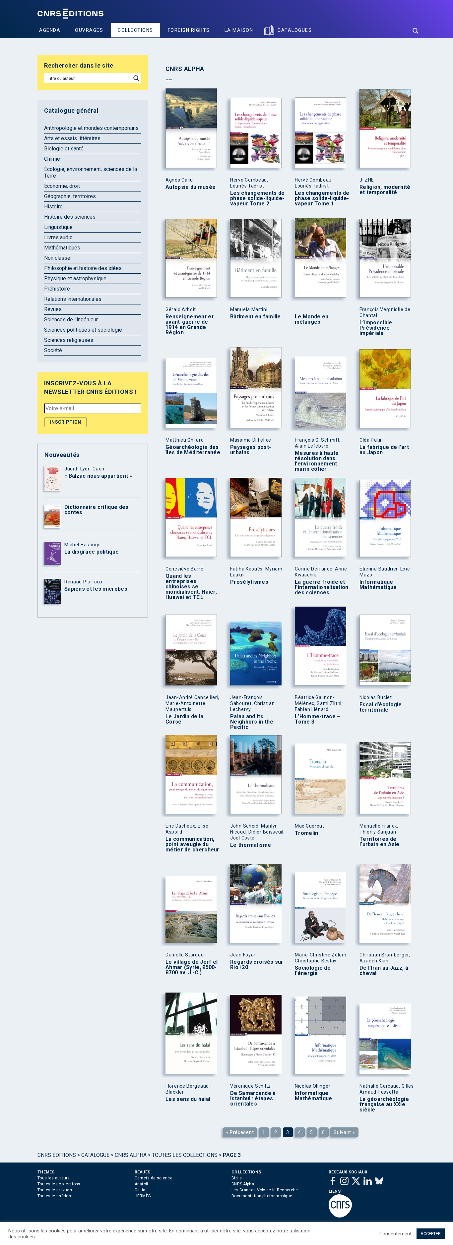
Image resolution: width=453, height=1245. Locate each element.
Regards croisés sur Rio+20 (257, 964)
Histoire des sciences (70, 217)
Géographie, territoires (70, 196)
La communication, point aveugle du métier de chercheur (192, 844)
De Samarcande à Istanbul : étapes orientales (253, 1099)
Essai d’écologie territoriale (380, 707)
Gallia (140, 1190)
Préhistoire (57, 289)
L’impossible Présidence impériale (375, 328)
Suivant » (344, 1132)
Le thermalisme (250, 845)
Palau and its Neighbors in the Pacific (251, 722)
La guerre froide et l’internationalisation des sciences (322, 587)
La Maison (239, 30)
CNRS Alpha (131, 1155)
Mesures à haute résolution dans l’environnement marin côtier (317, 461)
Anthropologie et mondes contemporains (91, 128)
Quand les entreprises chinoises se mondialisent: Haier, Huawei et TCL (191, 586)
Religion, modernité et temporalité (385, 190)
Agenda (49, 30)
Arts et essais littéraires (72, 138)
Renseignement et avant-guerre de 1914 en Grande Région (189, 324)
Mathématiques (62, 247)
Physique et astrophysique (75, 278)
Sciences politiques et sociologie (83, 330)
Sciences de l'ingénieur (71, 319)
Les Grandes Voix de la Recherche (264, 1190)
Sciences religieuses (68, 340)
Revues (53, 309)
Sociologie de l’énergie (313, 970)
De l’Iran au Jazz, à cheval (383, 970)
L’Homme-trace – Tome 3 (318, 719)
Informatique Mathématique (378, 584)
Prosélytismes (249, 582)
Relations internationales (72, 299)
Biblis (236, 1178)
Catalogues (295, 30)
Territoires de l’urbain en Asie (379, 842)
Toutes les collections (185, 1155)
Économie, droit (62, 186)
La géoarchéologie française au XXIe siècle (384, 1104)
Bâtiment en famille (255, 316)
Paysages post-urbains (250, 450)
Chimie (52, 159)
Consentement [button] (395, 1234)
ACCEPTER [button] (431, 1233)
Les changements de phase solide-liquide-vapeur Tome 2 (257, 198)
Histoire (53, 206)
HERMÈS (143, 1196)
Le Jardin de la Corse (184, 719)
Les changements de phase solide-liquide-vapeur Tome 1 (322, 198)
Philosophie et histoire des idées (83, 268)
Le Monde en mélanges (311, 319)
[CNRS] (340, 1216)
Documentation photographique (261, 1196)
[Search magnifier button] (416, 31)
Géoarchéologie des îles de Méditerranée (192, 450)
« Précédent (240, 1132)
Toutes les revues (54, 1190)
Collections (135, 30)
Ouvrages (89, 30)
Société (53, 350)
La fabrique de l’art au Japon (384, 450)
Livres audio (58, 237)
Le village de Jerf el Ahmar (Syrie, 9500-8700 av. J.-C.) (191, 967)
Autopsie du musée (190, 187)
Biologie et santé (64, 148)
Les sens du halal (187, 1099)
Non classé (57, 258)
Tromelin (306, 833)
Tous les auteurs (53, 1178)
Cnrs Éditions (56, 1155)
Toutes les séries (54, 1196)
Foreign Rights (189, 30)
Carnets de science (153, 1178)
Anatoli (141, 1184)
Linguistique (58, 227)
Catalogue (95, 1155)
